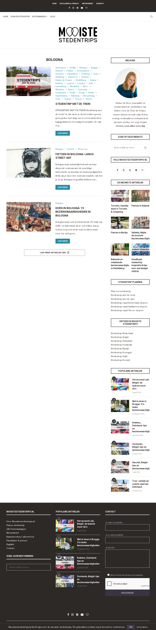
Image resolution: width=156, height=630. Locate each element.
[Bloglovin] (86, 8)
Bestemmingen (39, 16)
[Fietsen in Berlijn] (120, 223)
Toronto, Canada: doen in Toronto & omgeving (120, 208)
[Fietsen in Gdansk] (140, 196)
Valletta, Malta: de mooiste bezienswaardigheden (140, 235)
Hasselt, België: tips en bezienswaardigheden (141, 465)
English (10, 544)
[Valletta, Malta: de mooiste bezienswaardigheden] (140, 223)
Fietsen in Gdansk (140, 205)
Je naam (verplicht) (113, 523)
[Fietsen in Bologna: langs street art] (28, 163)
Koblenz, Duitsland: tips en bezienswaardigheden (141, 427)
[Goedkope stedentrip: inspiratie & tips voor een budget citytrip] (140, 249)
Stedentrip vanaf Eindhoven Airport (129, 306)
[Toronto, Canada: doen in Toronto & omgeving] (120, 196)
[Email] (82, 8)
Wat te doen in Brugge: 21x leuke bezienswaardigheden (141, 405)
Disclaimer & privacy (16, 540)
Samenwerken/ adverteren (20, 536)
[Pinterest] (77, 8)
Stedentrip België (120, 337)
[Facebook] (69, 8)
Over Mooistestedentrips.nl (20, 521)
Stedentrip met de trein (72, 103)
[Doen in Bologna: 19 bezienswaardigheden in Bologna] (28, 217)
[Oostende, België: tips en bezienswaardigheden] (120, 449)
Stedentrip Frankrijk (121, 344)
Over (54, 4)
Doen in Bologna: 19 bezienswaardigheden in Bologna (73, 211)
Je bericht (109, 548)
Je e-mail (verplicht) (114, 535)
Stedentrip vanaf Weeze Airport (127, 310)
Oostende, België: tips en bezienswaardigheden (141, 447)
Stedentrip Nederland (122, 333)
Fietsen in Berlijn (119, 232)
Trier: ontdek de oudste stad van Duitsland (140, 484)
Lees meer (63, 133)
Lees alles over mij (134, 126)
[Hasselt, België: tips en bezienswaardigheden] (120, 467)
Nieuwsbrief (87, 4)
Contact (100, 4)
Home (5, 16)
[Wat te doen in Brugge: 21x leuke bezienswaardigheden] (120, 406)
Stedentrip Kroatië (120, 360)
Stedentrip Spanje (120, 348)
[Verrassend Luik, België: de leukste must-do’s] (120, 384)
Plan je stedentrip (15, 525)
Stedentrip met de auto (123, 299)
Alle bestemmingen (16, 529)
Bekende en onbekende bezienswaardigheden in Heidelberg (120, 264)
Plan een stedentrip (20, 16)
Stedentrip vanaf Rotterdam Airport (129, 302)
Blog (52, 16)
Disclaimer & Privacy (69, 4)
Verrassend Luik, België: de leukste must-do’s (140, 384)
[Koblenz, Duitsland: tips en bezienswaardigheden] (120, 427)
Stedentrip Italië (119, 356)
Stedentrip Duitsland (121, 341)
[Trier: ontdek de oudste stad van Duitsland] (120, 486)
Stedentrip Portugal (121, 352)
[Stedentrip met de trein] (28, 81)
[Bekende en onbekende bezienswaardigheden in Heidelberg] (120, 249)
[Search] (151, 16)
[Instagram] (73, 8)
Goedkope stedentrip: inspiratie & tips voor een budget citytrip (139, 265)
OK (130, 627)
